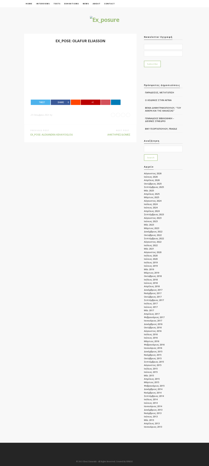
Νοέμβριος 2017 (152, 293)
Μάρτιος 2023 (151, 228)
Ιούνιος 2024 (151, 207)
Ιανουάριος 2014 (153, 406)
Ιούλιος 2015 (151, 368)
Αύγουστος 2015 (152, 365)
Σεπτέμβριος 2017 (154, 300)
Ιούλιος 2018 (151, 279)
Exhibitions (71, 3)
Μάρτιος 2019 (151, 272)
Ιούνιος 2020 (151, 258)
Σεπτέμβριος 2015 (154, 361)
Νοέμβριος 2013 (152, 413)
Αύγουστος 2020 (152, 252)
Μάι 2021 (149, 248)
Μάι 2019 (149, 269)
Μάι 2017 (149, 310)
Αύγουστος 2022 (152, 241)
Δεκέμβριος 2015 (153, 351)
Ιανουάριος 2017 (153, 320)
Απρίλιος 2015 (152, 378)
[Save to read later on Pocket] (105, 102)
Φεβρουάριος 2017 (154, 317)
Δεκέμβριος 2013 (153, 409)
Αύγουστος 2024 (152, 200)
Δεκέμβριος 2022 (153, 231)
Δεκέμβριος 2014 (153, 389)
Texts (57, 3)
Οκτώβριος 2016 (153, 327)
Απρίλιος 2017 (152, 313)
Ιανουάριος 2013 (153, 426)
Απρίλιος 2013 (152, 423)
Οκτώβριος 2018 (153, 276)
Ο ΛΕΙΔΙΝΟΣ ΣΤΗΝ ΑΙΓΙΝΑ (158, 100)
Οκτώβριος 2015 (153, 358)
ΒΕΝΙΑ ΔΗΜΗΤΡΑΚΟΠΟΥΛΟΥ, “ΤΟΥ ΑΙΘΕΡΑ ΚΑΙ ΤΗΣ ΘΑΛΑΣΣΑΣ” (163, 109)
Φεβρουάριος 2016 (154, 344)
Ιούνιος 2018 (151, 282)
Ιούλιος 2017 (151, 303)
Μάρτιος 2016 (151, 341)
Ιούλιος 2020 (151, 255)
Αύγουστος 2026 (152, 173)
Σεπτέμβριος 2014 (154, 396)
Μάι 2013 (149, 420)
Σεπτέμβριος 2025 (154, 187)
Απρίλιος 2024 (152, 211)
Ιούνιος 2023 (151, 221)
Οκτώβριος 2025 (153, 183)
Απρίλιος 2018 (152, 286)
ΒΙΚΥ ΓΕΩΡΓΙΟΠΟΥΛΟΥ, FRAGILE (161, 128)
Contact (109, 3)
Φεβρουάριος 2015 (154, 385)
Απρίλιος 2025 (152, 193)
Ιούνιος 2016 (151, 337)
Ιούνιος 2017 (151, 307)
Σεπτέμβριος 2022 (154, 238)
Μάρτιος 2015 (151, 382)
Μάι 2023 (149, 224)
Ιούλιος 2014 (151, 399)
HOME (29, 3)
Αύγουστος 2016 (152, 331)
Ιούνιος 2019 (151, 265)
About (97, 3)
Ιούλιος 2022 (151, 245)
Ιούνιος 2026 (151, 176)
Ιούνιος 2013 (151, 416)
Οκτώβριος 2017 (153, 296)
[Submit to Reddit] (75, 102)
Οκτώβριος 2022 (153, 235)
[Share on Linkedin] (116, 102)
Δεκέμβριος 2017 (153, 289)
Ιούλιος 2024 (151, 204)
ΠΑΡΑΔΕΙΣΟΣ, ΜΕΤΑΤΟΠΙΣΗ (159, 92)
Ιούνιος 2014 (151, 402)
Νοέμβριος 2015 (152, 354)
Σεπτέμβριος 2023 (154, 214)
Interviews (43, 3)
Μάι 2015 (149, 375)
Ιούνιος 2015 (151, 372)
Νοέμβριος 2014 (152, 392)
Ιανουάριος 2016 (153, 348)
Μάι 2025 (149, 190)
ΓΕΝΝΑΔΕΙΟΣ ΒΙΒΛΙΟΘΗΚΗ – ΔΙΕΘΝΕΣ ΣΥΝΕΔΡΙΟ (159, 120)
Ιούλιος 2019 (151, 262)
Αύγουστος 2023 (152, 217)
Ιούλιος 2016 (151, 334)
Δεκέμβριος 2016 (153, 324)
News (86, 3)
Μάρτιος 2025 (151, 197)
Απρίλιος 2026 (152, 180)
